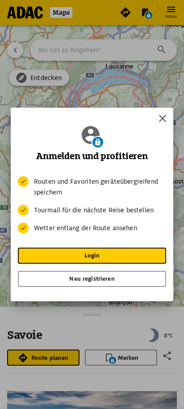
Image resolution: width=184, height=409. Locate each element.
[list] (92, 204)
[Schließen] (162, 118)
